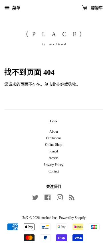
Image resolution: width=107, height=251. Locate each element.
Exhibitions (53, 138)
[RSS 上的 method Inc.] (71, 199)
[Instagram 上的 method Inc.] (59, 199)
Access (53, 158)
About (53, 132)
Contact (54, 171)
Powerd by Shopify (72, 218)
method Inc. (49, 218)
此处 (56, 84)
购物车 (96, 8)
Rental (53, 151)
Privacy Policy (53, 165)
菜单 (15, 8)
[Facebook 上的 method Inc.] (47, 199)
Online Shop (53, 145)
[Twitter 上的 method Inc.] (35, 199)
